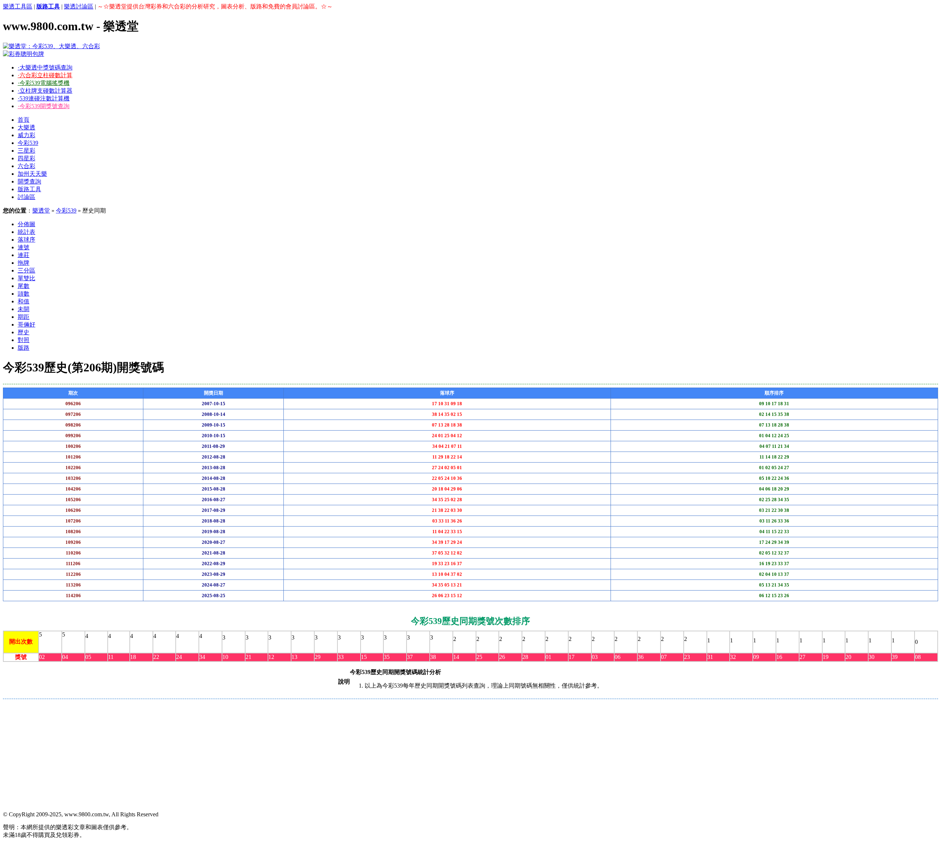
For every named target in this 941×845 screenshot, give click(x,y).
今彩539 (28, 143)
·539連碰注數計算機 (43, 98)
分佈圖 (26, 224)
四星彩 (26, 158)
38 (433, 657)
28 (525, 657)
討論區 (26, 197)
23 (687, 657)
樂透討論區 (78, 6)
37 (410, 657)
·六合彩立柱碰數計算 (45, 75)
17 (572, 657)
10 (225, 657)
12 (271, 657)
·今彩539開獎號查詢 (43, 106)
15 (364, 657)
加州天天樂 (32, 174)
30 (871, 657)
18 (133, 657)
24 (179, 657)
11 (111, 657)
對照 (23, 340)
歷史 (23, 332)
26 (502, 657)
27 (802, 657)
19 (826, 657)
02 (42, 657)
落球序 (26, 239)
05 (88, 657)
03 (595, 657)
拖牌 (23, 263)
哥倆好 (26, 324)
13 (294, 657)
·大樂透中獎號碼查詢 (45, 67)
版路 (23, 348)
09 (756, 657)
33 (341, 657)
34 (202, 657)
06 (617, 657)
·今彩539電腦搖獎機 (43, 83)
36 (641, 657)
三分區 (26, 270)
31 (710, 657)
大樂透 (26, 127)
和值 (23, 301)
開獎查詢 (29, 181)
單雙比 (26, 278)
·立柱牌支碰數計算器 (45, 91)
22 (156, 657)
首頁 (23, 120)
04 (65, 657)
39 (895, 657)
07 (664, 657)
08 (918, 657)
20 (848, 657)
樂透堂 (41, 210)
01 (548, 657)
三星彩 (26, 150)
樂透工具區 (17, 6)
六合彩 (26, 166)
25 (479, 657)
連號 (23, 247)
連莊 (23, 255)
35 (387, 657)
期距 (23, 317)
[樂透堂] (51, 46)
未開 (23, 309)
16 (779, 657)
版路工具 (29, 189)
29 (318, 657)
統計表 (26, 232)
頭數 (23, 293)
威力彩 (26, 135)
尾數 (23, 286)
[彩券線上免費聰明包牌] (23, 54)
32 (733, 657)
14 (456, 657)
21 (248, 657)
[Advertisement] (223, 753)
